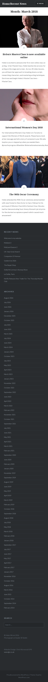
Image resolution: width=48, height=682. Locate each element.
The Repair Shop (10, 265)
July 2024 (7, 338)
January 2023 (8, 379)
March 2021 (8, 446)
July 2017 (7, 549)
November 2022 (9, 383)
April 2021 (7, 442)
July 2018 (7, 522)
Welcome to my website (12, 238)
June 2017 (7, 554)
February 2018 (9, 536)
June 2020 (7, 460)
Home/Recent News (14, 3)
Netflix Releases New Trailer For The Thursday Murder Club (23, 280)
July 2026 (7, 302)
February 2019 (9, 504)
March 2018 (8, 531)
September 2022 (10, 392)
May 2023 (7, 365)
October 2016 (9, 581)
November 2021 (9, 415)
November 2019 (9, 473)
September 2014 (10, 603)
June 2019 (7, 487)
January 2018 (8, 540)
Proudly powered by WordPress (18, 675)
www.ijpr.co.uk (9, 652)
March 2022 (8, 406)
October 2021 (9, 419)
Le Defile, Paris (9, 274)
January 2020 (8, 469)
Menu (41, 3)
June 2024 (7, 343)
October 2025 (9, 320)
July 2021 (7, 428)
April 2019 (7, 495)
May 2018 (7, 527)
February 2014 (9, 608)
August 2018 (8, 518)
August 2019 (8, 482)
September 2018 (10, 514)
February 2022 (9, 410)
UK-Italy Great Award (12, 252)
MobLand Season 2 (10, 247)
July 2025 (7, 325)
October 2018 (9, 509)
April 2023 (7, 370)
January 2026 (8, 311)
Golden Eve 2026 (10, 261)
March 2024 (8, 347)
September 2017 (10, 545)
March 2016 (8, 590)
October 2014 (9, 599)
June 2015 (7, 594)
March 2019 (8, 500)
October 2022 (9, 388)
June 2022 (7, 397)
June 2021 (7, 433)
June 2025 (7, 329)
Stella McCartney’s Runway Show (16, 270)
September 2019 (10, 478)
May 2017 (7, 558)
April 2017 (7, 563)
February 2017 (9, 567)
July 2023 (7, 361)
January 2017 (8, 572)
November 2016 (9, 576)
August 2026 (8, 298)
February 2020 (9, 464)
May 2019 (7, 491)
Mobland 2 (7, 243)
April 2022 (7, 401)
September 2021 (10, 424)
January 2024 (8, 352)
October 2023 (9, 356)
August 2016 (8, 585)
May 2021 (7, 437)
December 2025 (9, 316)
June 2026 (7, 307)
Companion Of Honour (12, 256)
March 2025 (8, 334)
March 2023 (8, 374)
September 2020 (10, 455)
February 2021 (9, 451)
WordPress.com (23, 677)
